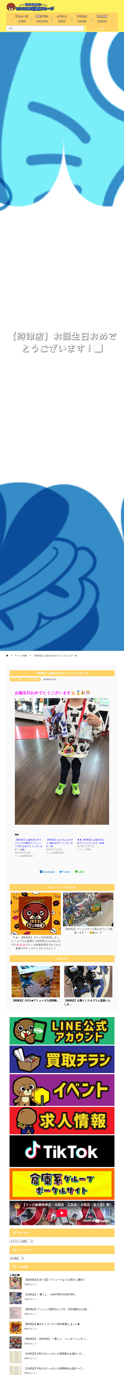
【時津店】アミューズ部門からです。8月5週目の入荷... (56, 1309)
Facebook (48, 872)
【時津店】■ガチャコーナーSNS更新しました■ (51, 1324)
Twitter (66, 872)
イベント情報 (16, 679)
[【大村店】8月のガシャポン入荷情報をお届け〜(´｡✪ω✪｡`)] (16, 1357)
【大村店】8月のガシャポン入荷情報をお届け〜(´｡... (54, 1353)
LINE (81, 872)
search (102, 28)
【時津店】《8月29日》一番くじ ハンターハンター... (55, 1338)
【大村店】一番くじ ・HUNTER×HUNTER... (50, 1294)
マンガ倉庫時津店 (32, 679)
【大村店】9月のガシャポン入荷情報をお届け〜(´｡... (54, 1368)
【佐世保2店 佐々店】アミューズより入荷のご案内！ (55, 1279)
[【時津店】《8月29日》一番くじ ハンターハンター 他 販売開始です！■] (16, 1342)
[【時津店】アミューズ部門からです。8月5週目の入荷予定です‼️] (16, 1313)
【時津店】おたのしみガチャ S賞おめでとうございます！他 (59, 842)
